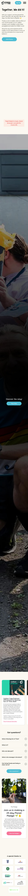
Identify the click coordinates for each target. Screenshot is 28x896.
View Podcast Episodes (10, 721)
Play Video (14, 403)
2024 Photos (9, 39)
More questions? (14, 771)
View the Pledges (14, 833)
